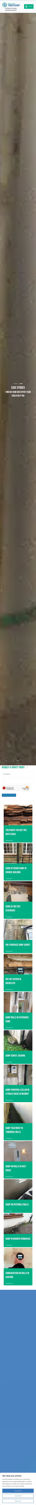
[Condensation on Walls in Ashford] (18, 1266)
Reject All (18, 1501)
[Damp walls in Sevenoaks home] (18, 1011)
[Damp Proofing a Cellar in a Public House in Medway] (18, 1083)
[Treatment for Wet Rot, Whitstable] (18, 823)
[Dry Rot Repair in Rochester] (18, 972)
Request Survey (9, 795)
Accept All (18, 1491)
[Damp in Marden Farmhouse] (18, 1230)
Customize (18, 1496)
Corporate (9, 878)
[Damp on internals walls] (18, 1196)
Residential (9, 840)
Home (15, 383)
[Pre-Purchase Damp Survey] (18, 936)
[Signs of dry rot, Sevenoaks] (18, 900)
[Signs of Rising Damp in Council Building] (18, 862)
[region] (18, 1489)
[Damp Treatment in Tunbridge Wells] (18, 1121)
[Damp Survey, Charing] (18, 1047)
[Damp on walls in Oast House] (18, 1160)
